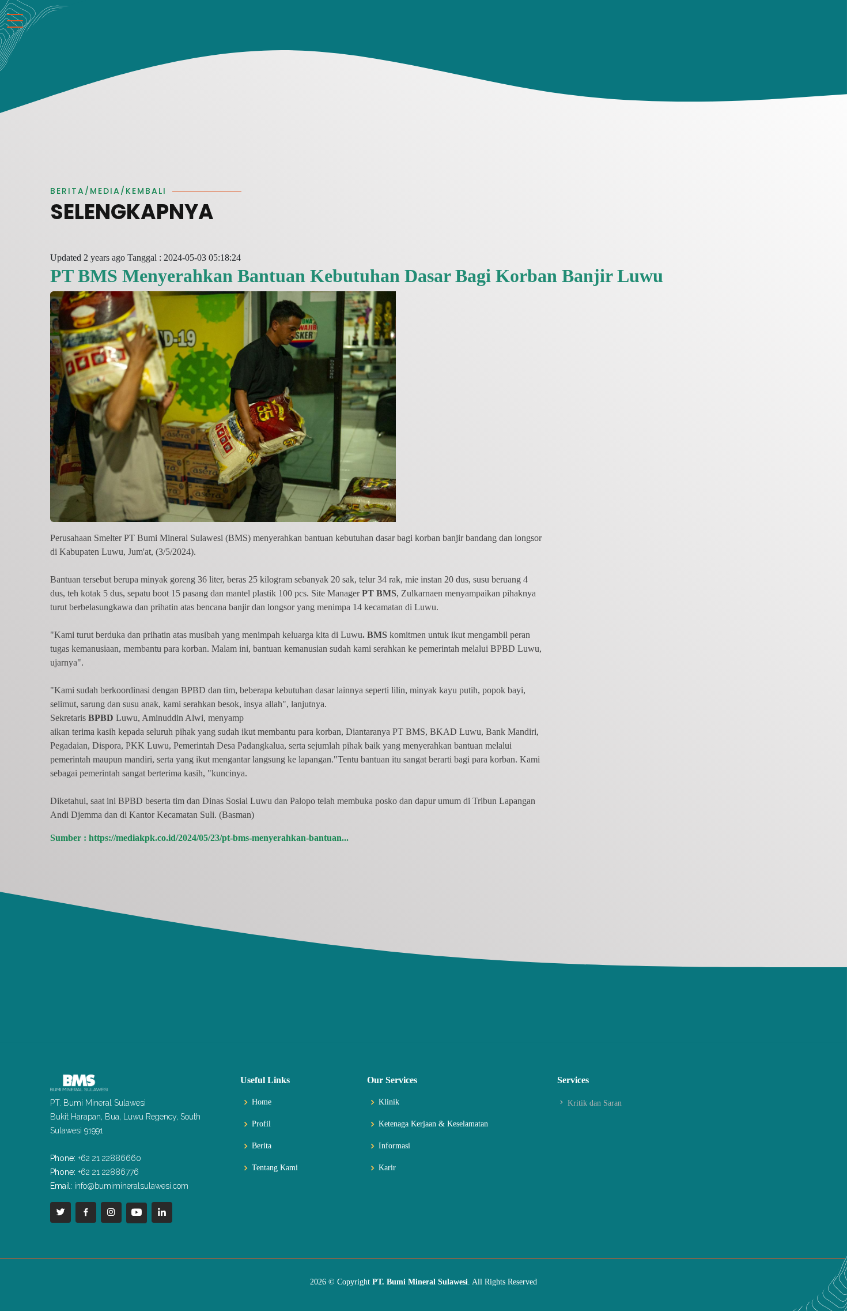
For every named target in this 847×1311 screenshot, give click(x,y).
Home (261, 1102)
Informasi (394, 1146)
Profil (261, 1124)
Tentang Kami (275, 1168)
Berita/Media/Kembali (108, 191)
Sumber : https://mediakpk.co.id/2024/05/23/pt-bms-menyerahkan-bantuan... (199, 838)
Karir (387, 1168)
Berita (261, 1146)
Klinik (389, 1102)
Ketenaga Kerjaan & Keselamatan (433, 1124)
